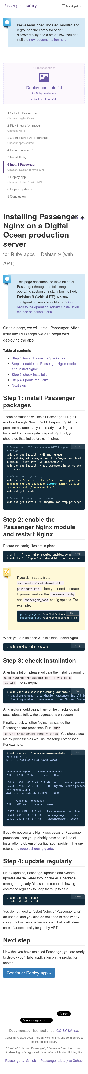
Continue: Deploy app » (29, 973)
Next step (19, 385)
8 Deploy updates (19, 189)
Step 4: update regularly (30, 379)
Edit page (79, 218)
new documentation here (48, 39)
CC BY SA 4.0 (67, 1030)
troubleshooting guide (36, 848)
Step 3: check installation (31, 374)
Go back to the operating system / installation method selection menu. (48, 307)
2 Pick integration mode (23, 127)
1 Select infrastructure (22, 115)
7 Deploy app (25, 179)
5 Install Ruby (16, 157)
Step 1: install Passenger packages (38, 358)
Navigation (73, 6)
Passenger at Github (20, 1060)
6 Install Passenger (26, 167)
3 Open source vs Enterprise (27, 140)
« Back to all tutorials (44, 99)
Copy (78, 446)
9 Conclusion (16, 196)
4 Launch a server (20, 150)
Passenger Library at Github (61, 1060)
